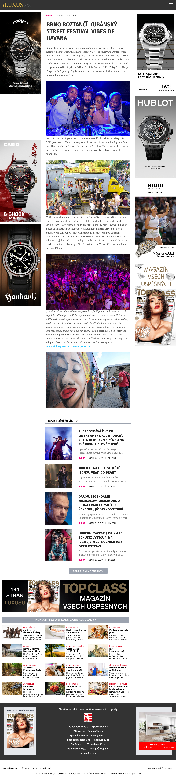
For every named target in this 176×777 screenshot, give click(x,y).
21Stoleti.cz (79, 731)
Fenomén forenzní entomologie (30, 687)
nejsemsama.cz (73, 627)
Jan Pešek (71, 15)
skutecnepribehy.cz (118, 665)
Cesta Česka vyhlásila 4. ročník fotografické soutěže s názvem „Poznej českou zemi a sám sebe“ (76, 650)
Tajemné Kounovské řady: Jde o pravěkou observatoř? (32, 669)
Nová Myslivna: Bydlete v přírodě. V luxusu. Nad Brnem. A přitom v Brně (32, 650)
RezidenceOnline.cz (78, 726)
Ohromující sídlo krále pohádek (118, 687)
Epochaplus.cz (100, 726)
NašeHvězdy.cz (101, 739)
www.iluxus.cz (10, 768)
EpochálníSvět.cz (79, 735)
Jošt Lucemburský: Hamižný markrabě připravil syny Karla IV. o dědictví (117, 650)
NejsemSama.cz (88, 753)
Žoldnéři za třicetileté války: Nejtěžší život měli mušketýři (32, 631)
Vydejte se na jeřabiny (73, 687)
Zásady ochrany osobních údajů (37, 768)
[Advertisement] (20, 116)
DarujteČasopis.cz (100, 748)
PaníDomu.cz (78, 744)
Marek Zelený (96, 458)
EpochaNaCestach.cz (78, 739)
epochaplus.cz (73, 665)
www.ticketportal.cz (58, 346)
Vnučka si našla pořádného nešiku (118, 669)
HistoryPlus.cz (98, 735)
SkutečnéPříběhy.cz (76, 748)
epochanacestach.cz (75, 646)
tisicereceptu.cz (116, 627)
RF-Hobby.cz (166, 768)
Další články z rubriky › (88, 571)
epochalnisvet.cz (31, 627)
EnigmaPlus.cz (95, 731)
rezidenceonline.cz (118, 684)
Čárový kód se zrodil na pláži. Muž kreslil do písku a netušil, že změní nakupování (76, 669)
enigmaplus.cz (30, 665)
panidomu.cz (72, 684)
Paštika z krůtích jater (118, 631)
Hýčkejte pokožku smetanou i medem (76, 631)
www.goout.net (82, 346)
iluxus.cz (27, 646)
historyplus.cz (115, 646)
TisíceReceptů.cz (96, 744)
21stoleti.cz (28, 684)
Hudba (49, 15)
